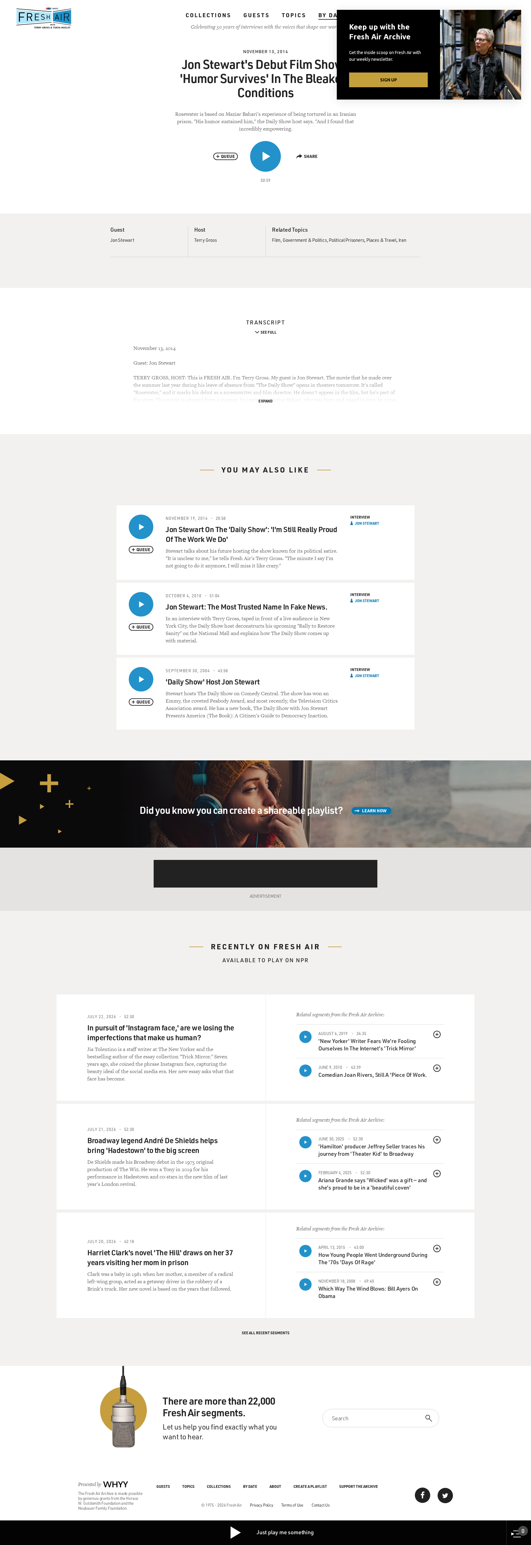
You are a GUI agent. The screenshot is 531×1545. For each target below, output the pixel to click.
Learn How (374, 811)
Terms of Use (292, 1505)
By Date (332, 15)
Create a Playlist (310, 1486)
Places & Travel (381, 240)
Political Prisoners (346, 240)
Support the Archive (358, 1486)
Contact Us (321, 1505)
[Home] (44, 18)
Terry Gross (205, 240)
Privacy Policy (261, 1505)
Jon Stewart (122, 240)
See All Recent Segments (265, 1332)
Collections (208, 15)
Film (276, 240)
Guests (256, 15)
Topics (294, 15)
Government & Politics (305, 240)
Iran (402, 240)
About (275, 1486)
